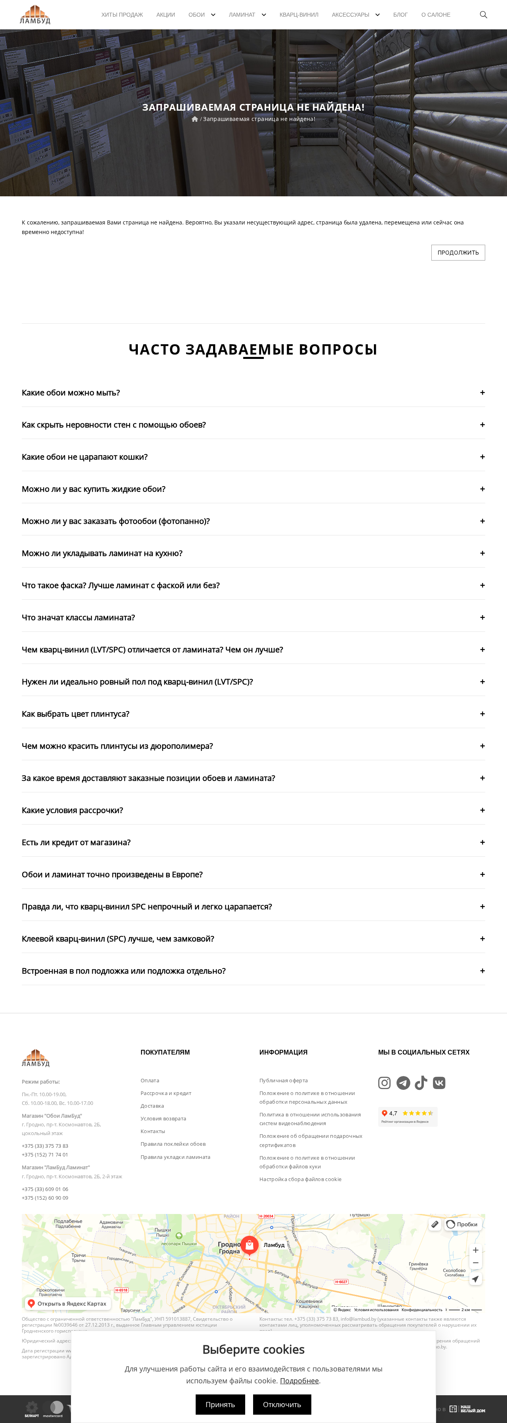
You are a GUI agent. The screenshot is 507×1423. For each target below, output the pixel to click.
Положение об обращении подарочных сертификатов (311, 1140)
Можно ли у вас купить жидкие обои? (94, 488)
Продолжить (458, 252)
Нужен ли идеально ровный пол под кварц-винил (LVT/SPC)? (137, 681)
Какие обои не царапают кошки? (85, 456)
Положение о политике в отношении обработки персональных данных (307, 1097)
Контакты (153, 1131)
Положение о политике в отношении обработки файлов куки (307, 1162)
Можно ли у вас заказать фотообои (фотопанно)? (116, 521)
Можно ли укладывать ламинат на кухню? (102, 553)
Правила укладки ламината (176, 1156)
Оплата (150, 1080)
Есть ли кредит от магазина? (76, 842)
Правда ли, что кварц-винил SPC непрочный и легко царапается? (147, 906)
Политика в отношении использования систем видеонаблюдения (310, 1119)
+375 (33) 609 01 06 (45, 1189)
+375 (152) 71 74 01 (45, 1154)
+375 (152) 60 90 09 (45, 1197)
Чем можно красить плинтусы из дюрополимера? (117, 745)
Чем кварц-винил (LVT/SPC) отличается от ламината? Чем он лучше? (152, 649)
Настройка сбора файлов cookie (300, 1179)
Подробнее (299, 1380)
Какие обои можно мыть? (71, 392)
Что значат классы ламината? (78, 617)
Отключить (282, 1404)
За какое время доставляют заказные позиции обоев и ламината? (148, 778)
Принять (220, 1404)
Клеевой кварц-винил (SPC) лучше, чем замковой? (118, 938)
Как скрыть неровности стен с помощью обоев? (114, 424)
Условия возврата (163, 1118)
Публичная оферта (283, 1080)
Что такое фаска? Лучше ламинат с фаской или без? (121, 585)
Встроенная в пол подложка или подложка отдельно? (124, 970)
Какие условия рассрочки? (72, 810)
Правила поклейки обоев (173, 1143)
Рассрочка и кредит (166, 1093)
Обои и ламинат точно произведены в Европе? (112, 874)
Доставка (152, 1105)
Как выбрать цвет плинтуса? (76, 713)
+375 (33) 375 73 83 (45, 1145)
